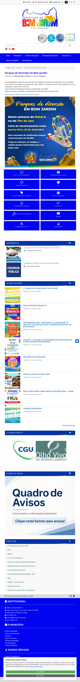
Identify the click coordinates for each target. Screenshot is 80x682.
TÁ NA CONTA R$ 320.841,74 (35, 305)
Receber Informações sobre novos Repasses (21, 590)
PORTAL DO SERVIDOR (58, 196)
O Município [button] (17, 56)
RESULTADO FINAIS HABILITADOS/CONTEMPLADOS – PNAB (48, 391)
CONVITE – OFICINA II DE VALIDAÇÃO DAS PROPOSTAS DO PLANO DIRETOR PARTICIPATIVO (47, 341)
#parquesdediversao (16, 94)
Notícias (19, 68)
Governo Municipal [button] (31, 56)
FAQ (35, 2)
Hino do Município (10, 643)
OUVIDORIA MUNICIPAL (22, 185)
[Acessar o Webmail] (71, 596)
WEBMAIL (58, 216)
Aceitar (41, 672)
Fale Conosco (27, 60)
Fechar (41, 675)
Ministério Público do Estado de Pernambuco (21, 566)
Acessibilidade (55, 2)
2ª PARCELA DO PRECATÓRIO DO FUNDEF (40, 288)
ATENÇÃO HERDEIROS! (32, 408)
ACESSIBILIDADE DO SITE (21, 226)
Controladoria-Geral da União (16, 570)
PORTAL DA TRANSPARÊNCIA (22, 175)
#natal (7, 94)
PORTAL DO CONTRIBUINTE (23, 214)
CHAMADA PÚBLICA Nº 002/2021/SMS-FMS (41, 263)
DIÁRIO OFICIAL (58, 206)
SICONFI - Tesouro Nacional (15, 582)
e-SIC (58, 185)
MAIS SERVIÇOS (58, 226)
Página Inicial (10, 68)
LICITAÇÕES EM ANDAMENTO (22, 206)
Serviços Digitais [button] (12, 60)
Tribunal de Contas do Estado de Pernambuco (21, 562)
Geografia (8, 636)
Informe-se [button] (66, 56)
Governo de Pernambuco (15, 558)
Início (8, 56)
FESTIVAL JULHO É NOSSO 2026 (36, 374)
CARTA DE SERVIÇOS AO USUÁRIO (21, 196)
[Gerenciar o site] (74, 596)
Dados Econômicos (11, 638)
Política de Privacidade (36, 666)
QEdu (9, 578)
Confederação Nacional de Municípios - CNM (21, 574)
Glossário (28, 2)
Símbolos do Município (12, 640)
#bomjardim (35, 94)
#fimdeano (27, 94)
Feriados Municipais (11, 645)
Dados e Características (12, 633)
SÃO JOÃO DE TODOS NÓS (34, 357)
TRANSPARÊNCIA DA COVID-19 (58, 175)
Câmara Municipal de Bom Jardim (17, 546)
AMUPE (9, 554)
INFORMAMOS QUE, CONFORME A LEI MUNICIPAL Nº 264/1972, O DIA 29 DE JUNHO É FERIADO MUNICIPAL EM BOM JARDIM (47, 324)
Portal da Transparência (12, 656)
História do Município (11, 631)
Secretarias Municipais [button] (50, 56)
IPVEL (9, 550)
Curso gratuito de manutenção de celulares (41, 247)
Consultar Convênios (13, 586)
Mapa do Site (44, 2)
